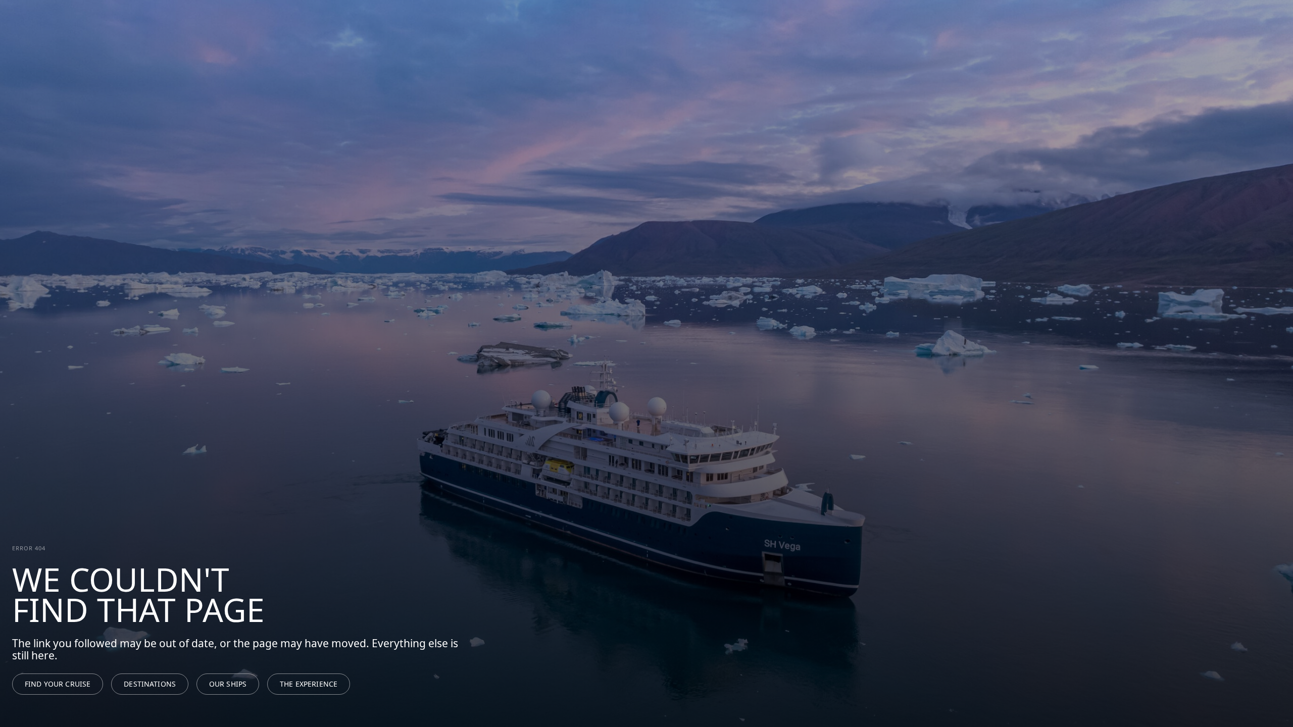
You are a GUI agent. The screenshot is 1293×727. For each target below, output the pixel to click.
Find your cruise (57, 684)
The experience (308, 684)
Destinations (150, 684)
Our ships (227, 684)
